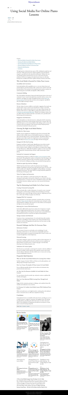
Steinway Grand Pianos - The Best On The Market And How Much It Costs (32, 387)
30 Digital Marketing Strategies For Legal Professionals (21, 351)
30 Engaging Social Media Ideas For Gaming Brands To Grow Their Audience (45, 351)
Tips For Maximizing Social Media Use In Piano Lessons (29, 63)
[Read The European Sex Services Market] (22, 362)
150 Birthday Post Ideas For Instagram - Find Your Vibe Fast (34, 325)
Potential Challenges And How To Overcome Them (28, 65)
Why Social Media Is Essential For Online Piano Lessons (29, 60)
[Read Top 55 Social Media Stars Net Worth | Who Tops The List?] (22, 317)
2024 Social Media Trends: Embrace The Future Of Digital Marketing (31, 385)
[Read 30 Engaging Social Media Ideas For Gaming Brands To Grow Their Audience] (45, 344)
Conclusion (20, 68)
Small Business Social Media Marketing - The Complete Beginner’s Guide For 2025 (45, 370)
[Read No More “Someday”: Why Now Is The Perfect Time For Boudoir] (45, 322)
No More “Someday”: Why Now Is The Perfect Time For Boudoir (45, 334)
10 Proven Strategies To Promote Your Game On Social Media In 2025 (31, 383)
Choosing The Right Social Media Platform (26, 62)
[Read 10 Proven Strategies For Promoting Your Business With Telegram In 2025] (34, 345)
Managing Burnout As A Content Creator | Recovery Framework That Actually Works (34, 370)
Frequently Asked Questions (23, 67)
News (34, 5)
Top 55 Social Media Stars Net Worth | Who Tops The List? (22, 324)
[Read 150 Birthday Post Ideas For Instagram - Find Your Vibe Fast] (34, 318)
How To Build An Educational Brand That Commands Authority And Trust (32, 381)
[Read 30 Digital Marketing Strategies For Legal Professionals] (22, 345)
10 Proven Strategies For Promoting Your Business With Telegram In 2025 (33, 351)
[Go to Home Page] (8, 7)
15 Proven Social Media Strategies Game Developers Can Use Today (30, 379)
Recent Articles (21, 313)
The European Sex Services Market (22, 369)
